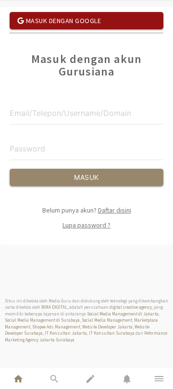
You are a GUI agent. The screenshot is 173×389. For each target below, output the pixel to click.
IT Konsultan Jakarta (66, 333)
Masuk (86, 177)
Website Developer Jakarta (107, 326)
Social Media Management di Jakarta (123, 313)
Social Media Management (107, 320)
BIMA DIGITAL (54, 307)
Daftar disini (114, 210)
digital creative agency (131, 307)
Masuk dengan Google (62, 20)
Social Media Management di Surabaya (42, 320)
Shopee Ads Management (56, 326)
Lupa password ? (86, 225)
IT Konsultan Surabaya (112, 333)
